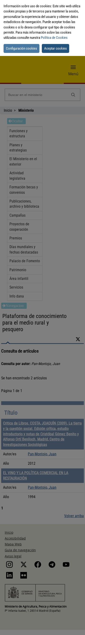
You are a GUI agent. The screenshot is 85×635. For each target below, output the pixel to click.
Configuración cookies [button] (21, 48)
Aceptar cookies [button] (55, 48)
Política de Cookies (54, 38)
